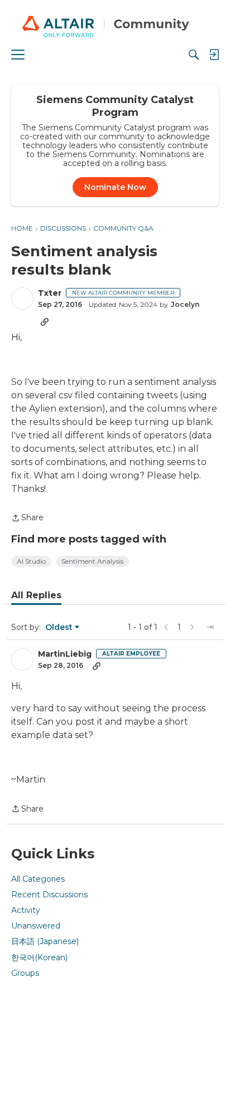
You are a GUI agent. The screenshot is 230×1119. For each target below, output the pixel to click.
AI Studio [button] (31, 561)
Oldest (59, 627)
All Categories (38, 879)
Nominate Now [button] (115, 187)
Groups (25, 973)
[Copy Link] (44, 321)
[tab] (36, 595)
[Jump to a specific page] (210, 627)
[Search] (194, 54)
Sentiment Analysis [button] (92, 561)
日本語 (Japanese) (45, 941)
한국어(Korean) (39, 957)
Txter (49, 293)
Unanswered (35, 926)
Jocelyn (185, 304)
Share (27, 518)
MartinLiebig (65, 654)
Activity (25, 910)
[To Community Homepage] (115, 27)
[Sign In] (214, 54)
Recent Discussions (49, 895)
